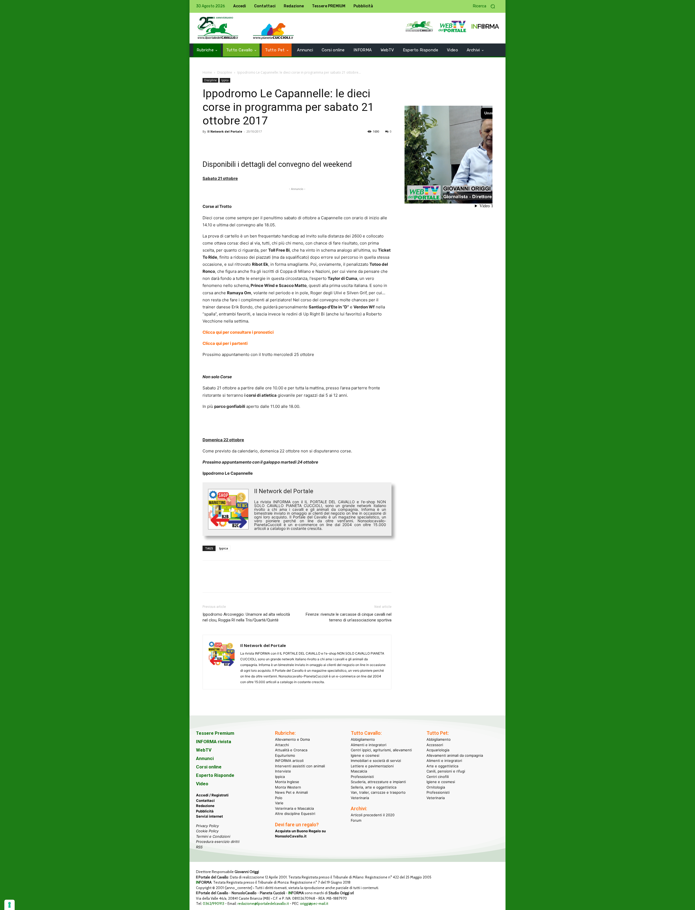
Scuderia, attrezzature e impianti (378, 782)
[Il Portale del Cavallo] (218, 28)
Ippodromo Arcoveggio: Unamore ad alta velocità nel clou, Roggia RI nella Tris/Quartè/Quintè (246, 617)
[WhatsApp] (245, 143)
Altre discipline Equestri (295, 813)
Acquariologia (438, 750)
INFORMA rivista (213, 741)
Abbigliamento (363, 739)
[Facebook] (208, 143)
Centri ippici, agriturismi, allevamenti (381, 750)
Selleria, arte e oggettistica (373, 787)
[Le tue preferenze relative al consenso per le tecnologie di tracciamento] (9, 905)
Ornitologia (436, 787)
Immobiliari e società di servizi (376, 760)
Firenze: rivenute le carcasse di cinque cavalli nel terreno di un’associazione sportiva (348, 617)
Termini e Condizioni (213, 836)
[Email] (257, 143)
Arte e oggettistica (442, 766)
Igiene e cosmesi (365, 755)
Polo (278, 798)
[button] (486, 6)
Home (207, 72)
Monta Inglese (287, 782)
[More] (283, 143)
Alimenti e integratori (368, 745)
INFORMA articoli (289, 760)
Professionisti (362, 776)
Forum (356, 820)
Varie (279, 803)
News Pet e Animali (291, 792)
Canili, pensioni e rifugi (446, 771)
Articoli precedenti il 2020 (372, 815)
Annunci (205, 758)
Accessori (435, 745)
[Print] (270, 143)
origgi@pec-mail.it (314, 903)
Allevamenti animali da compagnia (455, 755)
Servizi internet (209, 816)
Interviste (283, 771)
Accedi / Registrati (212, 795)
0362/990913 (213, 903)
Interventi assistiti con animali (300, 766)
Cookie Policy (207, 831)
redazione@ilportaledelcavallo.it (263, 903)
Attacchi (282, 745)
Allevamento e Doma (292, 739)
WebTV (203, 750)
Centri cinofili (438, 776)
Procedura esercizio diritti (217, 841)
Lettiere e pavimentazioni (372, 766)
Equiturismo (285, 755)
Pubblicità (205, 811)
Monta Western (288, 787)
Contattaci (205, 800)
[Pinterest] (233, 143)
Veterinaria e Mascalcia (294, 808)
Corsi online (209, 767)
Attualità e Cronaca (291, 750)
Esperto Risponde (215, 775)
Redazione (205, 805)
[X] (220, 143)
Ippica (225, 80)
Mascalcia (359, 771)
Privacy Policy (207, 826)
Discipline (224, 72)
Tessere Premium (215, 733)
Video (202, 783)
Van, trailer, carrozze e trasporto (378, 792)
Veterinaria (360, 798)
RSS (199, 847)
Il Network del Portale (224, 131)
